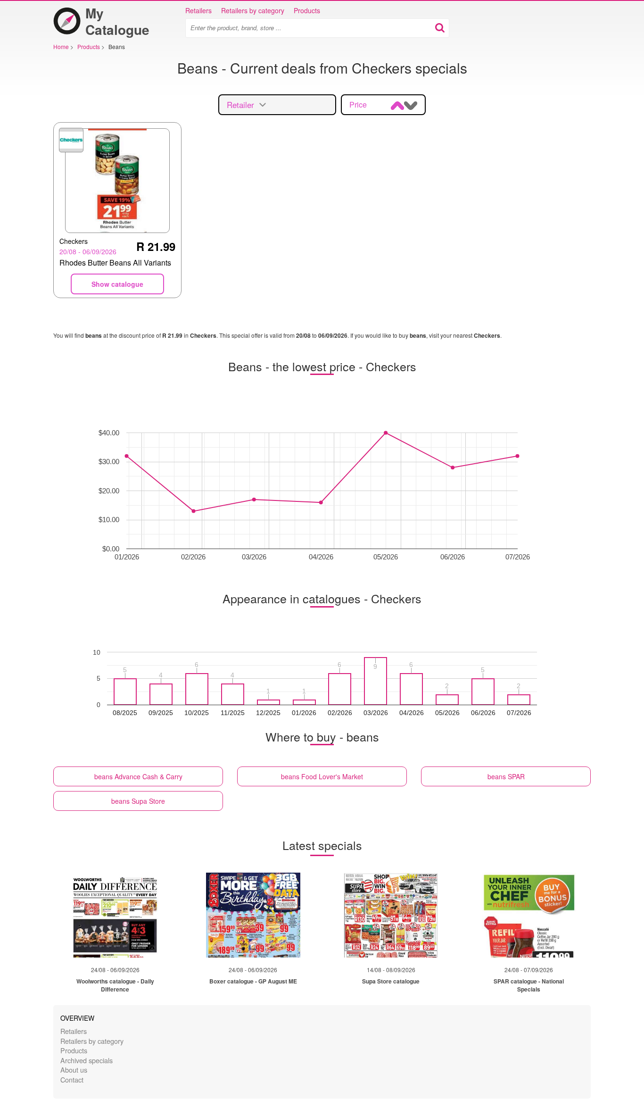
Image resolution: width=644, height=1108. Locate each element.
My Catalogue (117, 21)
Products (307, 10)
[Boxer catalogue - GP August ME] (253, 915)
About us (73, 1070)
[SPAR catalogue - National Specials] (529, 915)
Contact (71, 1079)
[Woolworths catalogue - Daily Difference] (115, 915)
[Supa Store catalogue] (391, 915)
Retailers (198, 10)
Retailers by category (252, 10)
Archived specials (86, 1060)
